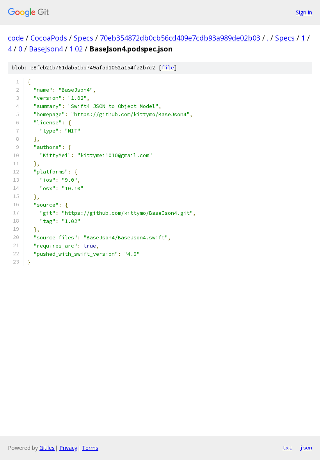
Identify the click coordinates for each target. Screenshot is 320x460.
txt (287, 447)
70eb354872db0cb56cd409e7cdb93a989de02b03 (180, 37)
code (16, 37)
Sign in (304, 12)
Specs (83, 37)
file (168, 67)
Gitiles (47, 447)
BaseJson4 (46, 48)
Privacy (68, 447)
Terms (90, 447)
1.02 (76, 48)
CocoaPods (48, 37)
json (306, 447)
